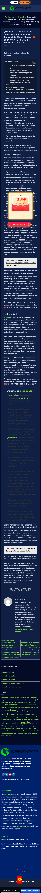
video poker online (6, 735)
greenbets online (8, 717)
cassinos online (6, 707)
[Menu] (3, 8)
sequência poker (14, 733)
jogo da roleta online (32, 717)
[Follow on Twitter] (6, 774)
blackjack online (12, 702)
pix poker (33, 723)
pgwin (25, 722)
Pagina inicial (10, 17)
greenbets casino (9, 714)
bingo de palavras (32, 697)
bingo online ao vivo (25, 700)
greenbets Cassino (27, 714)
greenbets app (7, 672)
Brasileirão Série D (11, 704)
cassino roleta (32, 704)
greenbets (8, 317)
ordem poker (5, 723)
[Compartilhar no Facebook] (15, 589)
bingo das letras (21, 697)
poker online (5, 728)
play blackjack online (17, 726)
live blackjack (14, 719)
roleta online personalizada (26, 731)
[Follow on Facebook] (3, 774)
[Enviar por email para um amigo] (22, 589)
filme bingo (16, 707)
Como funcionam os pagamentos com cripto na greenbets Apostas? (20, 91)
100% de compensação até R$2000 (21, 74)
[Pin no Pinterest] (25, 589)
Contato (5, 779)
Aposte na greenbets (15, 87)
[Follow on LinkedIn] (13, 774)
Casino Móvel (11, 85)
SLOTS (34, 733)
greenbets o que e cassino (12, 683)
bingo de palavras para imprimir (10, 700)
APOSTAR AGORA (10, 891)
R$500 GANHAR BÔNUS (30, 891)
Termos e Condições (18, 70)
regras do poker (26, 728)
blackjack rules (23, 702)
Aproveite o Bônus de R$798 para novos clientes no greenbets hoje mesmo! (22, 80)
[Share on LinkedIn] (29, 589)
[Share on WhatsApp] (11, 589)
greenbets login (8, 676)
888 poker (4, 697)
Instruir (21, 17)
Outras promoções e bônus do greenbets (22, 67)
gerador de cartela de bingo (29, 707)
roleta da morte (11, 731)
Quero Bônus (19, 225)
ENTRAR (14, 2)
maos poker (23, 719)
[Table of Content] (34, 62)
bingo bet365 (12, 697)
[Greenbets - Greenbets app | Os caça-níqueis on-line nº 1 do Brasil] (20, 8)
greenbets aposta (24, 711)
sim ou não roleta (26, 733)
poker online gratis (14, 728)
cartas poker (22, 704)
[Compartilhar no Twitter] (18, 589)
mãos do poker (33, 719)
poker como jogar (31, 726)
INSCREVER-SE (24, 2)
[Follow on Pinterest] (10, 774)
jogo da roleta (20, 717)
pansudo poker (16, 723)
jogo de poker (5, 719)
